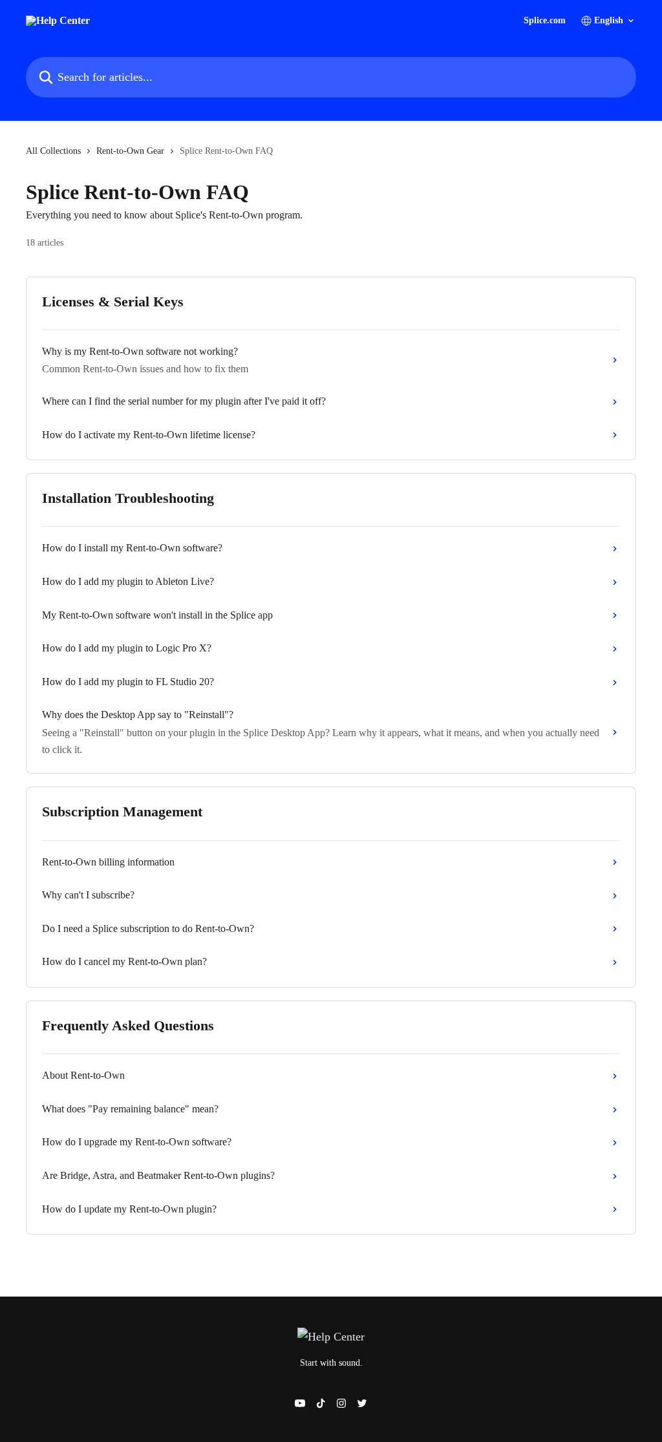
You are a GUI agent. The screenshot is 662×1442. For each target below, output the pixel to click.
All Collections (53, 151)
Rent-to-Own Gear (130, 151)
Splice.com (545, 20)
